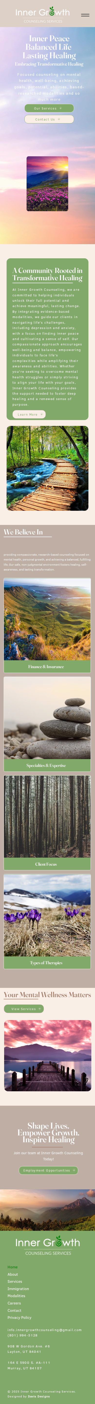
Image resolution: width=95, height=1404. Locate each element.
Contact (14, 1310)
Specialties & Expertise (46, 765)
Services (15, 1281)
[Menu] (85, 15)
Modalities (16, 1295)
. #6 (46, 1346)
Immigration (18, 1288)
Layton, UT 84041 (24, 1351)
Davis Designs (39, 1396)
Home (13, 1267)
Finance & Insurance (46, 666)
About (13, 1274)
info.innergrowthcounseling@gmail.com (45, 1329)
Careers (14, 1303)
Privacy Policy (19, 1317)
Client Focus (46, 864)
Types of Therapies (46, 962)
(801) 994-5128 (23, 1335)
